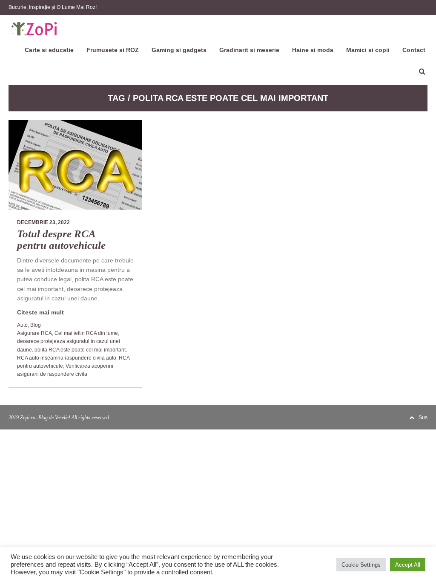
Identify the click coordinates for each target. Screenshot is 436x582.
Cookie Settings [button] (361, 565)
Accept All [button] (407, 565)
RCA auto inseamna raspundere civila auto (66, 358)
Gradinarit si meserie (249, 49)
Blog (35, 325)
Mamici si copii (368, 49)
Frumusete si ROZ (112, 49)
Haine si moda (312, 49)
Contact (413, 49)
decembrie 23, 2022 (43, 222)
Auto (22, 325)
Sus (423, 418)
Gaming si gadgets (179, 49)
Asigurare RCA (34, 333)
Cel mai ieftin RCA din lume (86, 333)
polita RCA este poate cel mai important (80, 350)
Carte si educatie (49, 49)
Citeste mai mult (40, 312)
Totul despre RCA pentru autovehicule (61, 239)
